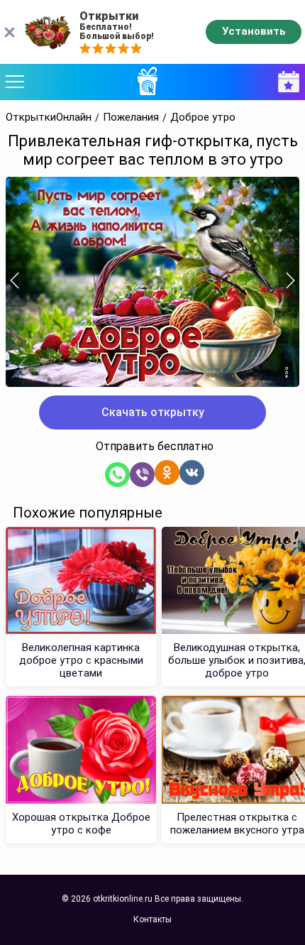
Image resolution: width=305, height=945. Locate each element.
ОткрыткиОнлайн (49, 117)
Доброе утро (202, 117)
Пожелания (131, 117)
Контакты (152, 919)
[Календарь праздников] (285, 82)
